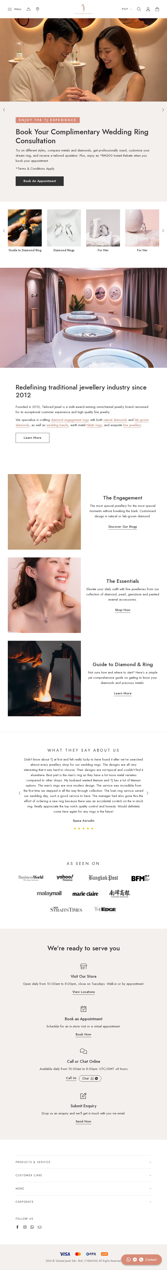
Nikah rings (94, 425)
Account (148, 9)
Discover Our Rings (123, 527)
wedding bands (57, 425)
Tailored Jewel (83, 9)
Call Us (71, 1078)
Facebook (96, 1078)
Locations (38, 9)
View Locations (83, 992)
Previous (4, 110)
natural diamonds (115, 419)
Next (163, 110)
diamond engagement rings (70, 419)
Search (139, 9)
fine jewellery (132, 425)
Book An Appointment (34, 181)
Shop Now (122, 610)
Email (39, 1227)
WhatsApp (92, 1078)
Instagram (25, 1227)
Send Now (83, 1122)
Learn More (32, 437)
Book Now (83, 1035)
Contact (28, 9)
